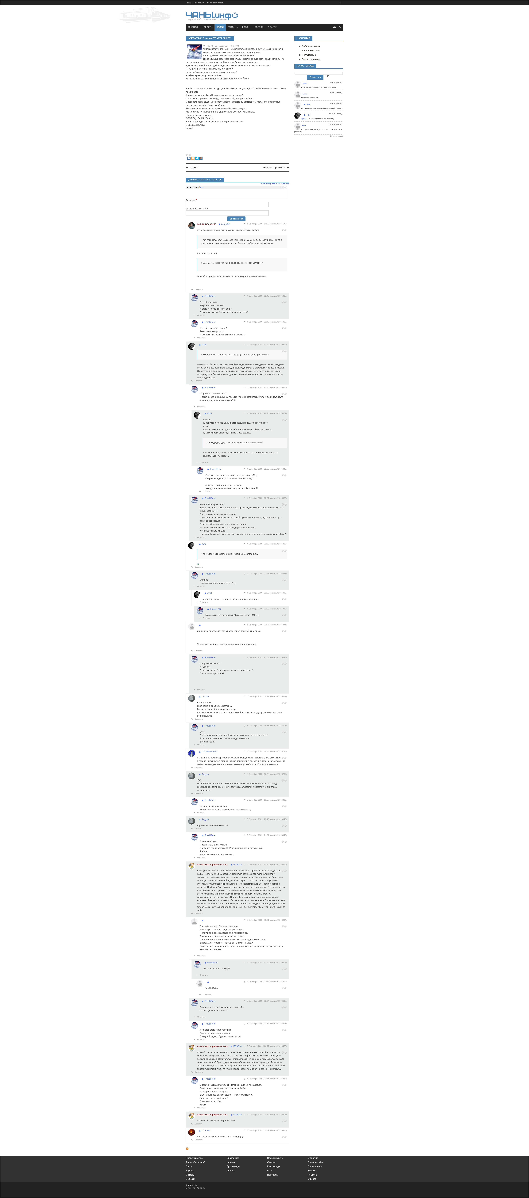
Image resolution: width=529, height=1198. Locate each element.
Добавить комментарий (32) (204, 180)
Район (231, 27)
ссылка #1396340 (278, 819)
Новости (207, 27)
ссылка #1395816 (278, 344)
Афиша (190, 1170)
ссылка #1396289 (278, 774)
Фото (245, 27)
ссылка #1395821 (278, 573)
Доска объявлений (195, 1162)
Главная (193, 27)
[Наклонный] (190, 187)
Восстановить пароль (215, 3)
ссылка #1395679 (278, 224)
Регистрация (199, 3)
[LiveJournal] (205, 158)
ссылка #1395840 (278, 469)
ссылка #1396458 (278, 1046)
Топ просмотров (311, 50)
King (308, 104)
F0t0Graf (237, 864)
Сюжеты (190, 1175)
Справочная (233, 1158)
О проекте (313, 1158)
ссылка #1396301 (278, 725)
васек (304, 125)
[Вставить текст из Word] (199, 187)
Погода (258, 27)
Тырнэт (194, 167)
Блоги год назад (311, 59)
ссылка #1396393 (278, 864)
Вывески (190, 1179)
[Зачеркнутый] (196, 187)
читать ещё (338, 136)
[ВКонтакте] (189, 158)
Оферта (312, 1179)
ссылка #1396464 (278, 1079)
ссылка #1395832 (278, 593)
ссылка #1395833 (278, 498)
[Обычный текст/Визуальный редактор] (282, 187)
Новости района (194, 1158)
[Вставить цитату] (202, 187)
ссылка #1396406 (278, 1001)
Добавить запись (311, 46)
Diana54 (206, 1130)
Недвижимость (275, 1158)
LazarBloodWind (210, 751)
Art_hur (205, 696)
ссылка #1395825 (278, 296)
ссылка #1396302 (278, 800)
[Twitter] (197, 158)
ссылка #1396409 (278, 962)
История (231, 1162)
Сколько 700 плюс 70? (197, 209)
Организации (233, 1166)
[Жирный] (187, 187)
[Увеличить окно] (285, 186)
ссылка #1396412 (278, 982)
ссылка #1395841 (278, 625)
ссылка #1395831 (278, 413)
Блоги (220, 27)
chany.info (192, 1185)
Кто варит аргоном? (274, 167)
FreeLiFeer (223, 46)
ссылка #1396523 (278, 1130)
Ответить (198, 289)
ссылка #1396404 (278, 920)
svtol (204, 344)
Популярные (309, 55)
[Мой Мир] (201, 158)
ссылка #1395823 (278, 387)
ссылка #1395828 (278, 322)
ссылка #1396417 (278, 1023)
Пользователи (315, 1166)
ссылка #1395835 (278, 609)
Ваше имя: (191, 200)
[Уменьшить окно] (285, 188)
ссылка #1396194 (278, 751)
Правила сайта (315, 1162)
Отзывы (271, 1162)
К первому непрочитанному (275, 183)
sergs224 (225, 224)
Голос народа (305, 66)
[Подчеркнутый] (193, 187)
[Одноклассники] (193, 158)
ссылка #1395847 (278, 657)
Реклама (312, 1175)
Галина (304, 83)
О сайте (272, 27)
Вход (189, 3)
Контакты (312, 1170)
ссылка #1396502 (278, 1114)
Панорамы (272, 1175)
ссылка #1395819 (278, 544)
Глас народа (273, 1166)
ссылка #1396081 (278, 696)
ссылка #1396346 (278, 835)
